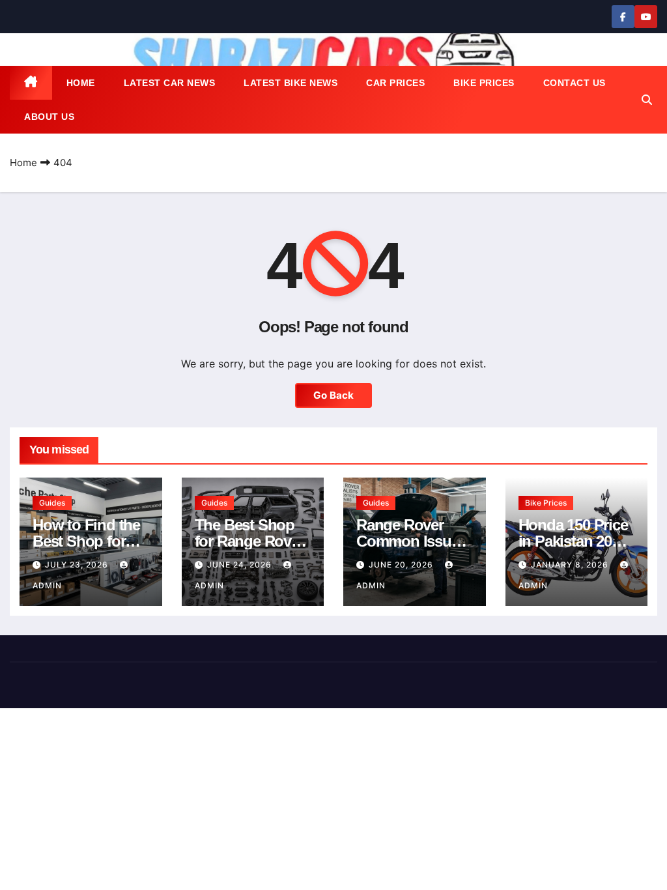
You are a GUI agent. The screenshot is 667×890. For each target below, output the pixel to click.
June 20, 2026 (402, 564)
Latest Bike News (290, 83)
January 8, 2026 (571, 564)
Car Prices (395, 83)
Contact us (574, 83)
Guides (52, 503)
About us (49, 116)
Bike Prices (484, 83)
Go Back (333, 395)
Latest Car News (170, 83)
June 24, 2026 (240, 564)
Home (80, 83)
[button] (647, 99)
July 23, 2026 (78, 564)
